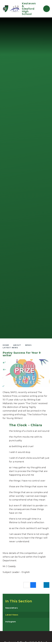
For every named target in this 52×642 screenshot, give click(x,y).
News (28, 345)
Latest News (10, 348)
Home (6, 345)
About (17, 345)
